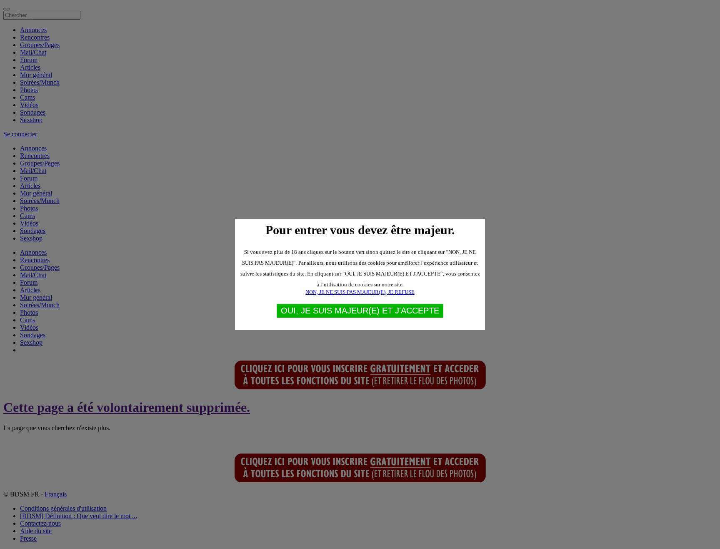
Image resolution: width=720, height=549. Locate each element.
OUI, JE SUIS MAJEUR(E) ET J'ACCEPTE (360, 310)
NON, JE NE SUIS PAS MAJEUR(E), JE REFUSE (360, 292)
